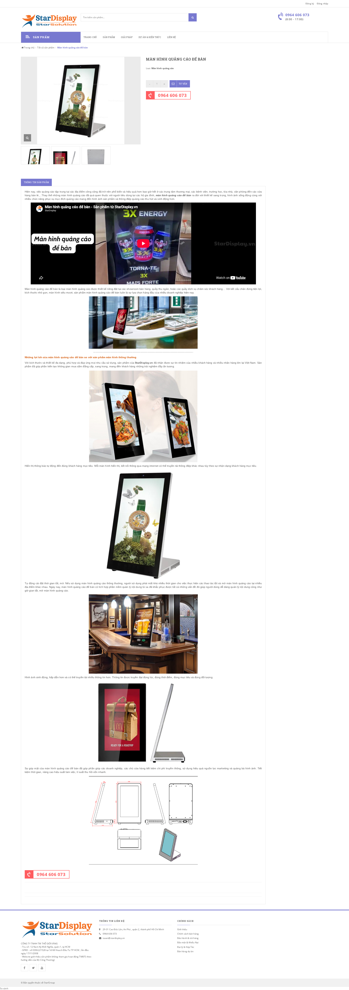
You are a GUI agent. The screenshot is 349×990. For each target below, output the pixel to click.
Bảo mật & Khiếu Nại (187, 942)
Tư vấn (183, 83)
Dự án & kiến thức (150, 37)
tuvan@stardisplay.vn (114, 938)
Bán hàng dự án (185, 951)
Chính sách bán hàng (188, 933)
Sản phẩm (109, 37)
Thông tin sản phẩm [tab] (36, 182)
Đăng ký (310, 3)
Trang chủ (90, 37)
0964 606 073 (172, 95)
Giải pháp (127, 37)
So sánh (4, 988)
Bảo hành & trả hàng (187, 938)
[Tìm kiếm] (192, 17)
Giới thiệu (182, 929)
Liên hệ (171, 37)
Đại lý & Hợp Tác (185, 947)
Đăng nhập (322, 3)
